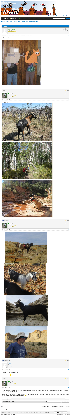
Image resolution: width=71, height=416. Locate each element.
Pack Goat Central (4, 21)
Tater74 (10, 363)
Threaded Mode (66, 26)
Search (55, 15)
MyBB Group (15, 414)
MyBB (6, 414)
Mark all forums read (38, 412)
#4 (68, 369)
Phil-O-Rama (29, 35)
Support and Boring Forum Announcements (29, 21)
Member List (62, 15)
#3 (68, 229)
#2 (68, 99)
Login (12, 18)
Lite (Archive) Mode (29, 412)
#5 (68, 387)
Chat (50, 15)
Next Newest (11, 401)
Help (68, 15)
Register (16, 18)
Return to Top (22, 412)
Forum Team (3, 412)
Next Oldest (5, 401)
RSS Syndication (46, 412)
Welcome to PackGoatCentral (14, 21)
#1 (68, 35)
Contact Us (9, 412)
